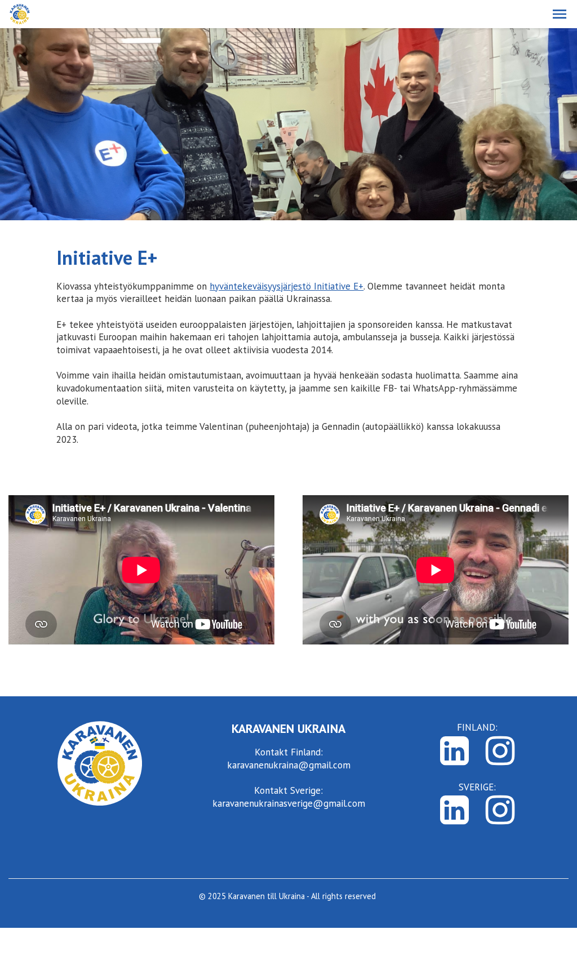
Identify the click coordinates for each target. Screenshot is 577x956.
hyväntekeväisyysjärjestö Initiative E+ (286, 286)
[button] (560, 14)
